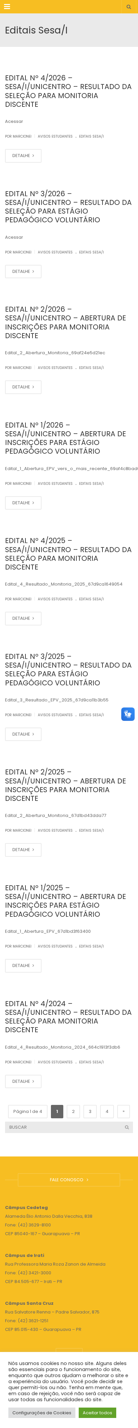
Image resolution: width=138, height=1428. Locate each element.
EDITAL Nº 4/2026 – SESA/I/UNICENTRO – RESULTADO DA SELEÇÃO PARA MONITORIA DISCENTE (68, 91)
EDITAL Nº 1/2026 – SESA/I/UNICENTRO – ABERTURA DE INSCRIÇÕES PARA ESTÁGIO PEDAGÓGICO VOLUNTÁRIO (65, 438)
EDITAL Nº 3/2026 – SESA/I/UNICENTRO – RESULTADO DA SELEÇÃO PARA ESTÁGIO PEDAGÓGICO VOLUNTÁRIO (68, 207)
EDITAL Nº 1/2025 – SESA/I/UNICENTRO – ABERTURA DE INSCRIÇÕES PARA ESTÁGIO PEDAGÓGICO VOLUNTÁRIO (65, 901)
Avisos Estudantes (55, 136)
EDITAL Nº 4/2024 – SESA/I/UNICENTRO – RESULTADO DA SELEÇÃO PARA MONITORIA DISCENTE (68, 1017)
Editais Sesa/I (91, 136)
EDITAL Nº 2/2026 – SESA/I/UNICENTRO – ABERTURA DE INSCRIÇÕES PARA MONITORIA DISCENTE (65, 322)
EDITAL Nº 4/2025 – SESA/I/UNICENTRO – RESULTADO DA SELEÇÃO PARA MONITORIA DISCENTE (68, 554)
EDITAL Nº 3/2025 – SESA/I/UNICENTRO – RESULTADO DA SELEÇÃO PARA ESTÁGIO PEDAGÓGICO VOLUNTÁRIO (68, 670)
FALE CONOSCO (67, 1180)
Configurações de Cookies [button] (41, 1413)
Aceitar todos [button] (97, 1413)
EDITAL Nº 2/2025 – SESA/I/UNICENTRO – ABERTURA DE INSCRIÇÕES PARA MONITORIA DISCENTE (65, 785)
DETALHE (21, 155)
